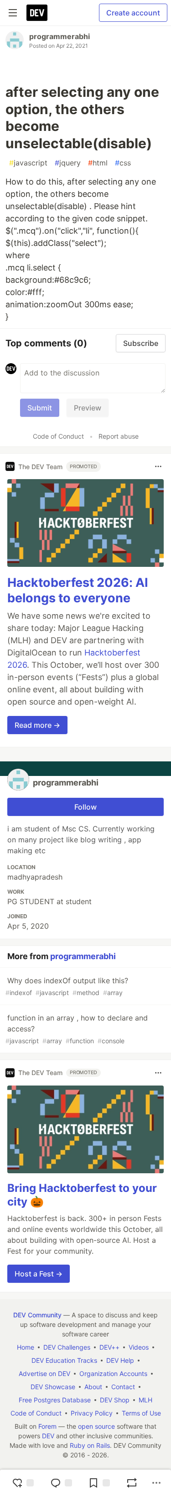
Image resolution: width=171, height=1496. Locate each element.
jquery (68, 162)
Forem (47, 1426)
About (93, 1387)
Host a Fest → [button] (38, 1273)
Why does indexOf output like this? (66, 986)
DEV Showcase (53, 1387)
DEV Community (37, 1315)
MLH (145, 1400)
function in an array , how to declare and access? (76, 1029)
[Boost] (132, 1482)
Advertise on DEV (44, 1373)
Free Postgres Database (55, 1400)
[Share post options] (156, 1483)
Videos (139, 1347)
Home (25, 1347)
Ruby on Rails (90, 1445)
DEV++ (109, 1347)
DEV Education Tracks (64, 1360)
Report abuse (118, 436)
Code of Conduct (58, 436)
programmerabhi (59, 36)
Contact (123, 1387)
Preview (87, 407)
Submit (39, 407)
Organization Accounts (113, 1373)
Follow (85, 806)
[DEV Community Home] (37, 13)
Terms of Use (141, 1413)
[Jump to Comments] (61, 1482)
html (98, 162)
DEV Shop (115, 1400)
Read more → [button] (37, 725)
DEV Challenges (66, 1347)
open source (96, 1426)
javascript (28, 162)
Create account (133, 12)
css (123, 162)
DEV (48, 1436)
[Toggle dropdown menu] (158, 466)
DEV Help (120, 1360)
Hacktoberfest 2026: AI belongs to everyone (77, 590)
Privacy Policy (92, 1413)
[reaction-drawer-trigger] (22, 1482)
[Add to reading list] (99, 1482)
